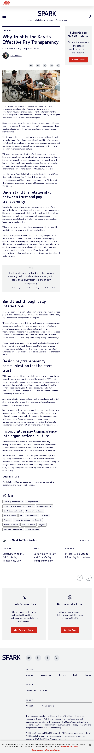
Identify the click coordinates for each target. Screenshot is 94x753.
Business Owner (28, 525)
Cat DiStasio (16, 55)
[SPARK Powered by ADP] (47, 13)
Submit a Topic (70, 630)
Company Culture (44, 506)
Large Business (32, 529)
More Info (84, 540)
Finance (7, 520)
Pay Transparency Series (28, 48)
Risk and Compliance (34, 511)
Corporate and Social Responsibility (18, 506)
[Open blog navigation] (4, 16)
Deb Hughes (8, 177)
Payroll (42, 525)
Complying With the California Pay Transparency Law (13, 557)
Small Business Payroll (13, 511)
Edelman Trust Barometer (20, 140)
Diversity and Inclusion (13, 501)
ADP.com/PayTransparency (19, 482)
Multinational (31, 515)
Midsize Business (11, 525)
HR (21, 515)
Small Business (10, 515)
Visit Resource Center (24, 630)
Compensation (32, 501)
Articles (45, 515)
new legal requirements (36, 157)
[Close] (90, 745)
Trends (7, 30)
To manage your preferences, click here (46, 750)
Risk (36, 548)
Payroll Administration (13, 529)
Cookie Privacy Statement (69, 746)
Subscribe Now (78, 59)
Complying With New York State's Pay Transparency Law (45, 557)
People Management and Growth (28, 520)
